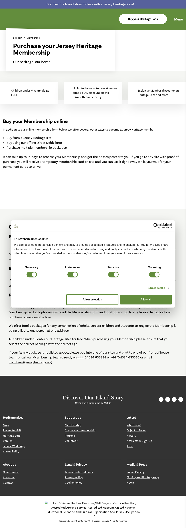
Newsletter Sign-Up (139, 441)
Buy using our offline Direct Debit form (34, 143)
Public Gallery (135, 472)
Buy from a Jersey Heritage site (29, 138)
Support (18, 37)
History (131, 435)
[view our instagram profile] (161, 399)
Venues (8, 441)
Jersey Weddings (14, 446)
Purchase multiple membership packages (37, 148)
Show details (156, 287)
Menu (178, 19)
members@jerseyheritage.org (30, 362)
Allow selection (92, 299)
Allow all (145, 299)
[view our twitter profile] (167, 399)
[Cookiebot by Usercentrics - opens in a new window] (156, 225)
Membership (34, 37)
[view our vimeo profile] (180, 399)
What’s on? (134, 425)
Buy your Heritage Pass (143, 19)
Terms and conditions (79, 472)
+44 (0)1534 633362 (125, 357)
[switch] (72, 274)
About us (9, 477)
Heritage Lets (12, 435)
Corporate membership (80, 430)
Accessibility (11, 451)
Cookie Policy (73, 482)
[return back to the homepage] (7, 19)
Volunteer (71, 441)
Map (6, 425)
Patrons (70, 435)
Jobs (130, 446)
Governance (11, 472)
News (130, 482)
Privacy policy (74, 477)
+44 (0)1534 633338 (91, 357)
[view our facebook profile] (174, 399)
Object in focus (136, 430)
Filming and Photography (143, 477)
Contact (8, 482)
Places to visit (12, 430)
